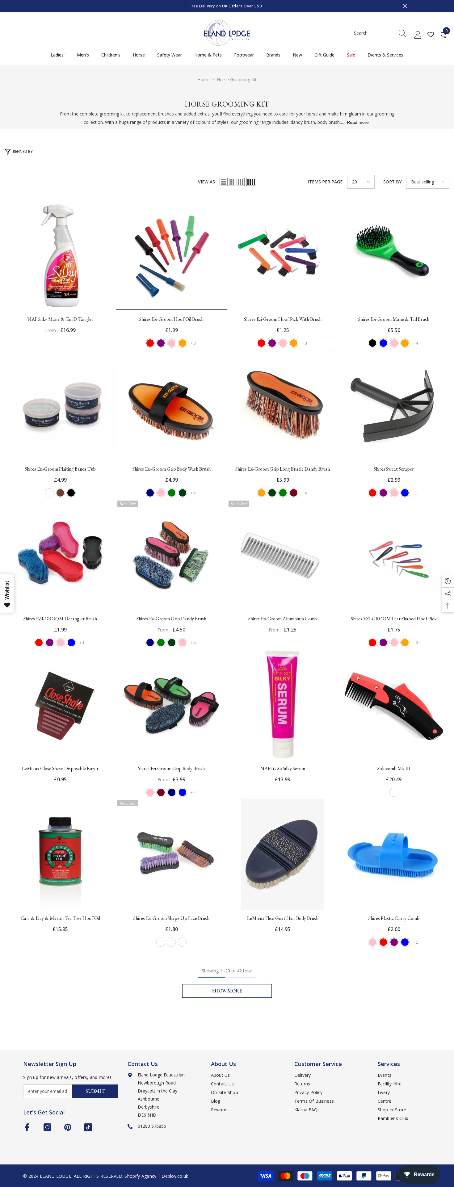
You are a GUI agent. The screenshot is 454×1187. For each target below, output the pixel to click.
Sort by (392, 182)
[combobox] (374, 33)
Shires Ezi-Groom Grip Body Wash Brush (171, 469)
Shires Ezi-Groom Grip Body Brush (171, 768)
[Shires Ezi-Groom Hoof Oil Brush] (171, 255)
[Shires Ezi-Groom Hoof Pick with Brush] (282, 255)
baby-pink (161, 492)
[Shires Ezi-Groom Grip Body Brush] (171, 704)
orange (182, 343)
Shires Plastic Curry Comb (393, 918)
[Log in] (418, 35)
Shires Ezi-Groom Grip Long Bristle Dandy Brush (282, 469)
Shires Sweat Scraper (394, 469)
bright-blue (182, 792)
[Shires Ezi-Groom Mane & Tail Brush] (393, 255)
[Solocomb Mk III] (393, 704)
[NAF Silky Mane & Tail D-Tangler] (60, 255)
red (150, 343)
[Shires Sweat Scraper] (393, 404)
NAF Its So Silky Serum (282, 768)
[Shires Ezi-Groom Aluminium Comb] (282, 554)
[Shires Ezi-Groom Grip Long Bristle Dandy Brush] (282, 404)
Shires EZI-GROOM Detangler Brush (60, 618)
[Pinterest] (68, 1127)
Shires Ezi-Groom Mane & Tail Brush (393, 319)
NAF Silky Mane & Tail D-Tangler (60, 319)
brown (60, 492)
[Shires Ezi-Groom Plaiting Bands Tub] (60, 404)
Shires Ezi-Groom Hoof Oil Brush (171, 319)
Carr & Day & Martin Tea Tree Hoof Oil (60, 918)
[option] (227, 6)
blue (405, 492)
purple (161, 343)
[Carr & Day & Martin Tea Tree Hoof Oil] (60, 854)
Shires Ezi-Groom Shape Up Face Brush (171, 918)
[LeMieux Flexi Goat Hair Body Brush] (282, 854)
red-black (393, 792)
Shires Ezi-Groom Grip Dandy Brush (171, 618)
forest (182, 492)
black (372, 343)
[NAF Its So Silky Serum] (282, 704)
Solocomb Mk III (393, 768)
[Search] (380, 33)
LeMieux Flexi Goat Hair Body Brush (282, 918)
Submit (95, 1091)
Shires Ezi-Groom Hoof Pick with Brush (283, 319)
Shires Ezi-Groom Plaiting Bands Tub (60, 469)
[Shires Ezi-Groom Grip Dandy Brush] (171, 554)
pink (171, 343)
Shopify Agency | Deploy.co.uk (156, 1176)
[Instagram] (47, 1127)
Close (405, 6)
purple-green (160, 942)
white (49, 492)
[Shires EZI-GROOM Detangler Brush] (60, 554)
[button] (224, 182)
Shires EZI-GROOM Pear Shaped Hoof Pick (394, 618)
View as (206, 182)
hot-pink (394, 492)
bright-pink (394, 343)
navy (150, 492)
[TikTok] (88, 1127)
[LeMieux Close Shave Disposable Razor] (60, 704)
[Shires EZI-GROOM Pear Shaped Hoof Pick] (393, 554)
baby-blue (383, 343)
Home (203, 79)
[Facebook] (27, 1127)
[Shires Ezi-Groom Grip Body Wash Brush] (171, 404)
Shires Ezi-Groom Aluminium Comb (282, 618)
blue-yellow (182, 942)
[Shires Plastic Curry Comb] (393, 854)
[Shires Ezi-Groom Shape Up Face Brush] (171, 854)
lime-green (171, 492)
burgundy (293, 492)
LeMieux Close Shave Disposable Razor (60, 768)
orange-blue (171, 942)
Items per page (325, 182)
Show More (227, 991)
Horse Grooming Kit (237, 79)
